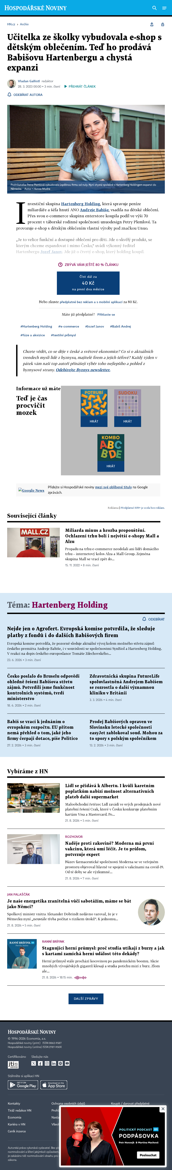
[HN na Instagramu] (47, 1063)
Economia (14, 1117)
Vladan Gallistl (29, 81)
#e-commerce (68, 326)
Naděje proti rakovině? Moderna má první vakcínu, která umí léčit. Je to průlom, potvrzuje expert (109, 849)
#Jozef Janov (94, 326)
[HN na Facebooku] (40, 1063)
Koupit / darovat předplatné (130, 1103)
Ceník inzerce (17, 1131)
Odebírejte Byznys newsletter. (83, 369)
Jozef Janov (51, 251)
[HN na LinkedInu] (54, 1063)
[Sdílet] (152, 24)
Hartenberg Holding (80, 203)
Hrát (94, 421)
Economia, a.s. (36, 1038)
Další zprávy (86, 998)
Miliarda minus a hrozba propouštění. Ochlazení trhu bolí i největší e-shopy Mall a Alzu (112, 536)
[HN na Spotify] (60, 1063)
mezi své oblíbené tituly (113, 487)
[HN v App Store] (53, 1084)
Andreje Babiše (94, 209)
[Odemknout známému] (162, 24)
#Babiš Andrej (120, 326)
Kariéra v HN (16, 1124)
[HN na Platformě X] (33, 1063)
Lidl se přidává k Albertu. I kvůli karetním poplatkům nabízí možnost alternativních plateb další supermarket (109, 791)
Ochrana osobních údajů (68, 1103)
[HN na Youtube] (67, 1063)
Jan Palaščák (18, 894)
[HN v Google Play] (23, 1084)
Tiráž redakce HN (19, 1110)
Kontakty (14, 1103)
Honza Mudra (42, 189)
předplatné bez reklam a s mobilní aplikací (91, 302)
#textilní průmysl (63, 335)
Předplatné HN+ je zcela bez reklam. (142, 507)
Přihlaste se (106, 314)
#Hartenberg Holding (36, 326)
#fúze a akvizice (33, 335)
